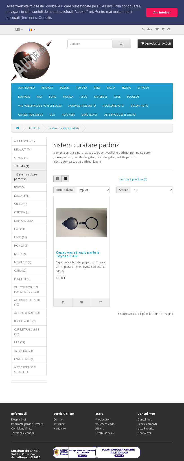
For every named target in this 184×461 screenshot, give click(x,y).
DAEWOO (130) (23, 221)
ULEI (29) (19, 342)
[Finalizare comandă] (169, 29)
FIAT (39, 97)
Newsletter (144, 433)
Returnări (59, 424)
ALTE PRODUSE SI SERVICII (120, 115)
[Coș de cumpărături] (163, 29)
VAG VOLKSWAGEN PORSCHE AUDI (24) (26, 289)
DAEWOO (24, 97)
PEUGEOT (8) (22, 279)
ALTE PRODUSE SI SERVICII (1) (25, 369)
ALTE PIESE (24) (23, 351)
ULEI (52, 115)
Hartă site (59, 428)
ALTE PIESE (68, 115)
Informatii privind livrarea (27, 424)
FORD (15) (20, 237)
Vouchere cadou (105, 424)
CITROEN (143, 88)
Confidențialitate (21, 428)
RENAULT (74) (22, 149)
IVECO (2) (20, 254)
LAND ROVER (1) (24, 359)
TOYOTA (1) (21, 166)
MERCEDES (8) (22, 262)
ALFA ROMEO (26, 88)
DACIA (111, 88)
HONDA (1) (21, 245)
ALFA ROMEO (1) (24, 141)
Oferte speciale (105, 433)
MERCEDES (100, 97)
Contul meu (145, 419)
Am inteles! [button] (162, 12)
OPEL (117, 97)
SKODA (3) (20, 204)
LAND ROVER (89, 115)
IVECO (84, 97)
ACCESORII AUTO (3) (26, 313)
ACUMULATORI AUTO (82, 106)
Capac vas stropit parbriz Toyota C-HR (77, 254)
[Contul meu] (150, 29)
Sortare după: (64, 190)
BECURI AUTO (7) (24, 321)
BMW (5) (19, 187)
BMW (97, 88)
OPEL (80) (20, 270)
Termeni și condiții (23, 433)
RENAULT (47, 88)
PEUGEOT (133, 97)
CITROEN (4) (21, 212)
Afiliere (99, 428)
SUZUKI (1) (20, 158)
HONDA (68, 97)
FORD (52, 97)
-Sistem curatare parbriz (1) (25, 177)
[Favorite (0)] (157, 29)
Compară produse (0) (133, 179)
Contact (58, 419)
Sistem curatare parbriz (64, 128)
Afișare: (124, 190)
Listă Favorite (146, 428)
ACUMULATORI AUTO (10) (28, 302)
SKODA (126, 88)
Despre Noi (18, 419)
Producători (103, 419)
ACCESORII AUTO (113, 106)
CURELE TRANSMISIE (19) (26, 332)
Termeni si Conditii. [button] (36, 18)
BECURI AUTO (139, 106)
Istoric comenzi (147, 424)
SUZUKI (64, 88)
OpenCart (29, 454)
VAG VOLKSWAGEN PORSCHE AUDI (40, 106)
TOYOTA (81, 88)
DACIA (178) (21, 196)
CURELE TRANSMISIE (30, 115)
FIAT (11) (19, 229)
